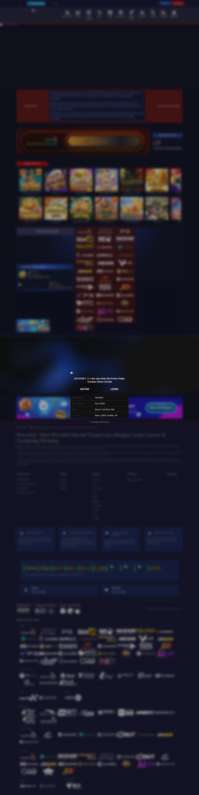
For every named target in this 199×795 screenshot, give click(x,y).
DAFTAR (84, 389)
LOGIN (114, 389)
